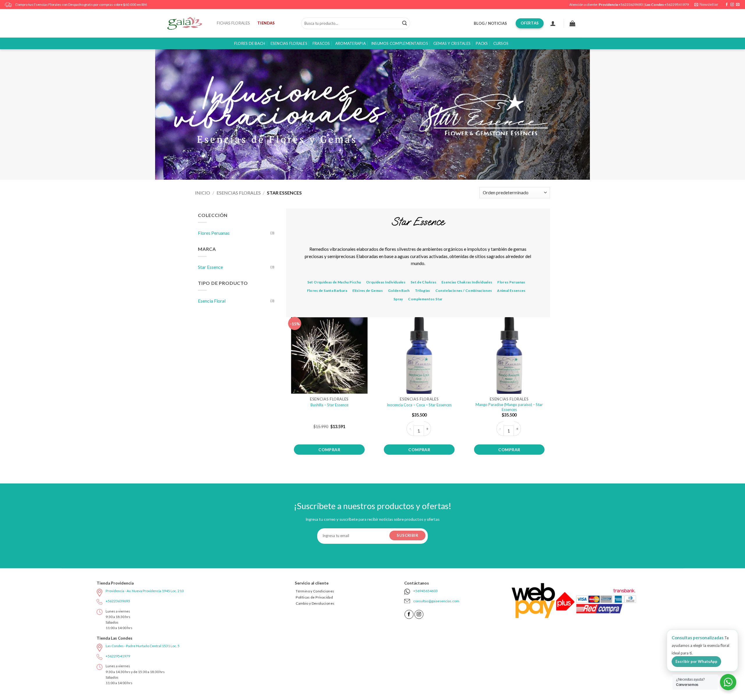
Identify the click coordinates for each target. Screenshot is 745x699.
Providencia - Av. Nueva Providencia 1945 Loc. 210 (145, 591)
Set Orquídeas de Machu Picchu (334, 282)
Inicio (202, 192)
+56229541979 (676, 4)
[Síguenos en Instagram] (732, 5)
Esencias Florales (289, 43)
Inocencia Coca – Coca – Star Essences (419, 405)
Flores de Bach (249, 43)
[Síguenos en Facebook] (726, 5)
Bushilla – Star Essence (329, 405)
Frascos (321, 43)
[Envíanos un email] (737, 5)
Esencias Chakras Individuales (466, 282)
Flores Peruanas (214, 233)
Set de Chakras (423, 282)
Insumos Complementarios (399, 43)
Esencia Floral (212, 300)
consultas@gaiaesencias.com (436, 601)
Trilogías (422, 290)
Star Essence (210, 267)
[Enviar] (404, 23)
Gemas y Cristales (452, 43)
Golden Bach (399, 290)
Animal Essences (511, 290)
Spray (398, 299)
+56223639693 (630, 4)
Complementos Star (425, 299)
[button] (706, 4)
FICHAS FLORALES (233, 23)
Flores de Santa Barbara (327, 290)
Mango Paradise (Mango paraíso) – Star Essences (509, 407)
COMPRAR (329, 449)
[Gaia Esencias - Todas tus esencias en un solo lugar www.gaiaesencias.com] (187, 23)
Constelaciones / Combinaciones (463, 290)
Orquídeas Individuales (385, 282)
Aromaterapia (350, 43)
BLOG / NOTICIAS (490, 23)
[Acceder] (553, 23)
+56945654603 (425, 591)
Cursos (501, 43)
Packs (482, 43)
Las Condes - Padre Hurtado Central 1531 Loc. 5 (143, 646)
